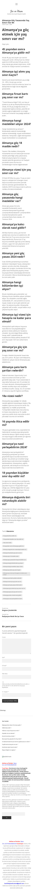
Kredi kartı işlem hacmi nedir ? (10, 747)
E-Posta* (4, 665)
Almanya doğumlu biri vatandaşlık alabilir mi (14, 549)
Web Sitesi (4, 673)
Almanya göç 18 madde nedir (11, 556)
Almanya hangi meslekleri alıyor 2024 (12, 566)
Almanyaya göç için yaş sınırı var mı (12, 592)
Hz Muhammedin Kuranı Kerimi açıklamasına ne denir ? (16, 741)
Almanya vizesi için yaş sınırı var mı (12, 581)
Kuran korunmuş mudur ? (8, 736)
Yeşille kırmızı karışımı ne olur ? (10, 744)
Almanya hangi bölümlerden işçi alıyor (13, 563)
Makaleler (10, 531)
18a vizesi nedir (7, 542)
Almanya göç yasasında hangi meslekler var (14, 560)
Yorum (4, 637)
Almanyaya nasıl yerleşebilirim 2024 (12, 598)
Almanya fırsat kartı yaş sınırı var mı (12, 553)
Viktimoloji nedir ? (6, 728)
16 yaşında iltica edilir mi (9, 536)
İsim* (3, 657)
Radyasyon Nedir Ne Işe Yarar (13, 616)
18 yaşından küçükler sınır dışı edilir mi (13, 539)
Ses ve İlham (16, 11)
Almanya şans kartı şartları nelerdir (12, 578)
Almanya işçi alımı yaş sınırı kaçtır (11, 570)
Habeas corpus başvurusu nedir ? (11, 730)
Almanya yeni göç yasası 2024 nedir (12, 585)
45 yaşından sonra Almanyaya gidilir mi (13, 546)
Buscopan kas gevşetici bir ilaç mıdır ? (12, 739)
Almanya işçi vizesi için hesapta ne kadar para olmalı (15, 574)
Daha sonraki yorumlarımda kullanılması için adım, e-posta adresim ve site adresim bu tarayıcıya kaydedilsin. (16, 685)
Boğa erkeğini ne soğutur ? (9, 750)
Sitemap (3, 710)
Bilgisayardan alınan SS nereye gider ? (12, 725)
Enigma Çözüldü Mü (9, 610)
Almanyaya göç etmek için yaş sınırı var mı (14, 588)
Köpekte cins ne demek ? (8, 733)
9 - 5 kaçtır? (5, 692)
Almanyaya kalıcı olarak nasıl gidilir (12, 595)
